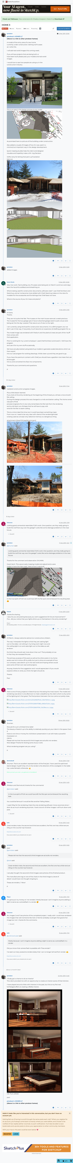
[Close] (70, 1113)
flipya (9, 897)
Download (59, 19)
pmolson (10, 33)
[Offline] (4, 35)
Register (7, 1134)
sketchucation (13, 2)
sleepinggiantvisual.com (48, 624)
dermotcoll (10, 761)
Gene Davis (10, 282)
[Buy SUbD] (36, 1148)
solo (8, 822)
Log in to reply (64, 28)
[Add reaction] (53, 260)
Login (16, 1134)
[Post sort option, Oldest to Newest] (53, 28)
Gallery (6, 28)
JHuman (9, 522)
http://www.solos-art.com (14, 831)
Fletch (9, 611)
